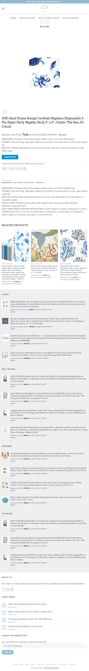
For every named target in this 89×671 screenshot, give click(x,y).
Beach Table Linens (49, 17)
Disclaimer (63, 664)
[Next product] (42, 22)
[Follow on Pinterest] (12, 589)
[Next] (87, 259)
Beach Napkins (71, 17)
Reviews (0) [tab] (40, 182)
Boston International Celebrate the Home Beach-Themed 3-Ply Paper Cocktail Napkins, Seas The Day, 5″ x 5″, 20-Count (44, 269)
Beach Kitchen (27, 17)
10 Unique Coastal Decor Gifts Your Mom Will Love (30, 619)
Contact (40, 664)
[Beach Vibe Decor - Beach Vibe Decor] (44, 8)
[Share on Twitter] (12, 169)
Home (13, 17)
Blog (27, 664)
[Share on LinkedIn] (25, 169)
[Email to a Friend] (16, 169)
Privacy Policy (51, 664)
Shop (22, 664)
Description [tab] (7, 182)
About (33, 664)
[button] (3, 8)
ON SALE (72, 664)
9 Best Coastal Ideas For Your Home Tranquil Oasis (30, 612)
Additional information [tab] (23, 182)
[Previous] (2, 259)
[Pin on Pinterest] (20, 169)
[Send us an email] (8, 589)
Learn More (10, 157)
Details (62, 134)
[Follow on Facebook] (4, 589)
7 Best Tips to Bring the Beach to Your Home (27, 604)
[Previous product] (47, 22)
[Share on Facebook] (8, 169)
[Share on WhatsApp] (4, 169)
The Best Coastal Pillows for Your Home (25, 626)
